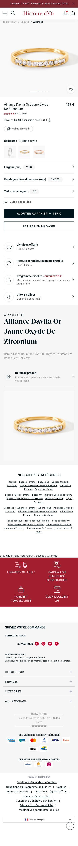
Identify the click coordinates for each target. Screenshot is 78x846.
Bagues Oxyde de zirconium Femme (38, 485)
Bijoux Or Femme (54, 498)
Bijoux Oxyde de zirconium (58, 495)
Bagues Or (43, 482)
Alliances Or (44, 508)
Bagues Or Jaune (44, 489)
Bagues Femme (27, 482)
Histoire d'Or (9, 22)
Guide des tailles (20, 201)
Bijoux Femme (22, 495)
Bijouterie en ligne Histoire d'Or (16, 555)
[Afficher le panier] (73, 14)
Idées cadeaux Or (61, 521)
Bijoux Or (37, 495)
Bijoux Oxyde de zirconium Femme (25, 498)
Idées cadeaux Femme (37, 521)
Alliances (38, 22)
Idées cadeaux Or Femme (39, 528)
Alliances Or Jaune (44, 515)
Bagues (25, 22)
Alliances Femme (26, 508)
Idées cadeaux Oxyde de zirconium (26, 524)
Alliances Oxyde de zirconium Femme (37, 511)
